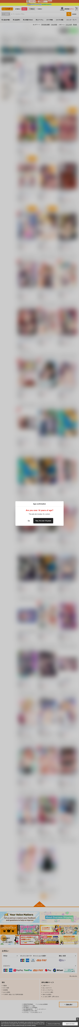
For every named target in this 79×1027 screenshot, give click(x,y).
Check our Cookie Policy (53, 1023)
